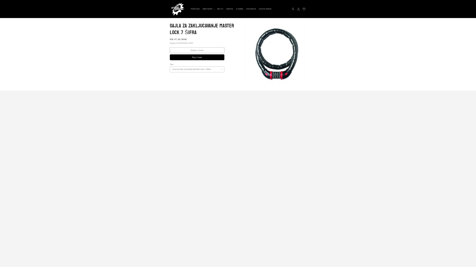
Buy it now (197, 57)
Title (171, 64)
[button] (208, 8)
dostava (173, 43)
